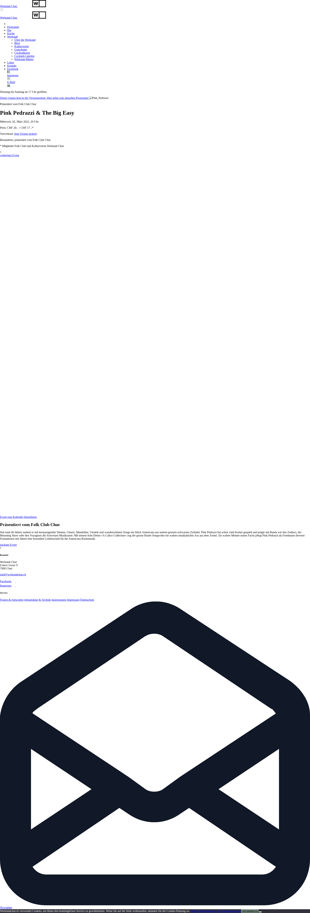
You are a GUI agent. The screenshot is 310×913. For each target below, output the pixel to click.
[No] (260, 911)
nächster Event (8, 544)
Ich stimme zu (250, 911)
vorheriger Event (9, 155)
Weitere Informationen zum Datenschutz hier (216, 910)
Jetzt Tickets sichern (25, 133)
